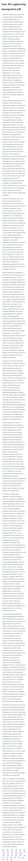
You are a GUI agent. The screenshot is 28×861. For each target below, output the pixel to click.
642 (20, 849)
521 (19, 857)
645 (20, 851)
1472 (8, 853)
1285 (20, 855)
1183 (24, 851)
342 (7, 859)
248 (8, 851)
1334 (16, 851)
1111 (8, 855)
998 (16, 849)
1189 (16, 853)
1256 (11, 859)
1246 (7, 849)
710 (12, 851)
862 (16, 855)
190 (15, 857)
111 (3, 857)
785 (24, 855)
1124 (3, 853)
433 (11, 857)
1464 (23, 857)
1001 (3, 851)
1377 (3, 855)
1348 (12, 849)
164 (24, 849)
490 (3, 859)
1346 (21, 853)
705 (7, 857)
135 (12, 853)
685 (3, 849)
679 (12, 855)
